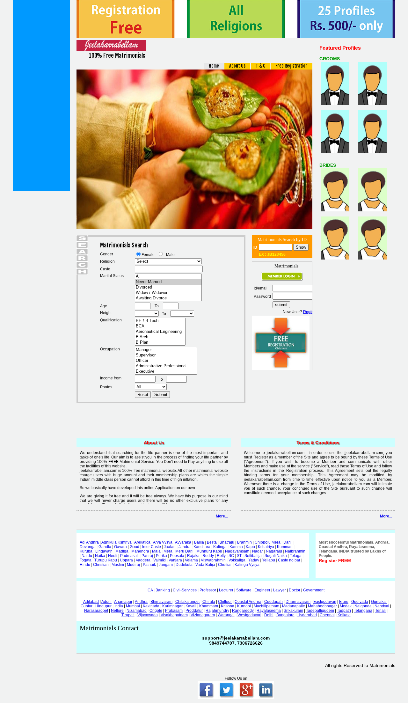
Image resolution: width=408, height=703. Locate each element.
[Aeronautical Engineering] (160, 331)
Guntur (86, 606)
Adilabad (91, 601)
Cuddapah (273, 601)
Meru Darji (184, 551)
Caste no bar (289, 560)
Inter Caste (151, 547)
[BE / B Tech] (160, 321)
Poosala (177, 555)
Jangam (166, 564)
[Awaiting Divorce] (168, 298)
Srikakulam (293, 610)
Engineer (262, 590)
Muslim (118, 564)
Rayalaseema (269, 610)
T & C (260, 66)
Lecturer (226, 590)
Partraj (147, 555)
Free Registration (291, 66)
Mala (156, 551)
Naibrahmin (295, 551)
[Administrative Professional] (166, 366)
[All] (168, 276)
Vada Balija (205, 564)
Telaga (296, 555)
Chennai (327, 615)
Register (311, 312)
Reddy (208, 555)
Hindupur (103, 606)
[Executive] (166, 371)
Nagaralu (274, 551)
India (118, 606)
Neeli (112, 555)
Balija (199, 542)
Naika (100, 555)
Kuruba (86, 551)
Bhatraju (227, 542)
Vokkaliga (237, 560)
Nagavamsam (237, 551)
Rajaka (193, 555)
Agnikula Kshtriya (116, 542)
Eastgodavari (324, 601)
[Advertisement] (41, 95)
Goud (134, 547)
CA (150, 590)
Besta (212, 542)
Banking (163, 590)
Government (313, 590)
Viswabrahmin (213, 560)
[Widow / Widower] (168, 293)
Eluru (343, 601)
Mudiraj (133, 564)
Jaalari (170, 547)
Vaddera (143, 560)
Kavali (191, 606)
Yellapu (268, 560)
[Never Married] (168, 282)
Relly (221, 555)
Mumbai (133, 606)
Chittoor (225, 601)
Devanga (88, 547)
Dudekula (184, 564)
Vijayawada (147, 615)
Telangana (363, 610)
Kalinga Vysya (247, 564)
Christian (101, 564)
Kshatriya (266, 547)
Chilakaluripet (187, 601)
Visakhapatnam (174, 615)
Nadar (257, 551)
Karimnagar (172, 606)
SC (231, 555)
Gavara (120, 547)
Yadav (253, 560)
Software (243, 590)
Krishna (227, 606)
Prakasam (174, 610)
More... (222, 516)
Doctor (294, 590)
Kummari (285, 547)
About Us (237, 66)
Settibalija (253, 555)
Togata (85, 560)
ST (239, 555)
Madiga (121, 551)
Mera (168, 551)
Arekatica (142, 542)
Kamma (236, 547)
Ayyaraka (183, 542)
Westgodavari (249, 615)
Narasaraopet (96, 610)
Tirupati (128, 615)
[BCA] (160, 326)
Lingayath (104, 551)
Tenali (380, 610)
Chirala (208, 601)
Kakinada (151, 606)
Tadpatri (344, 610)
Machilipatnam (266, 606)
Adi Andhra (89, 542)
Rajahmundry (217, 610)
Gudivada (359, 601)
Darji (287, 542)
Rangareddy (243, 610)
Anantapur (123, 601)
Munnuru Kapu (209, 551)
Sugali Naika (276, 555)
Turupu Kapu (105, 560)
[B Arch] (160, 337)
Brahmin (244, 542)
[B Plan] (160, 342)
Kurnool (244, 606)
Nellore (117, 610)
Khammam (208, 606)
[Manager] (166, 350)
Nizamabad (137, 610)
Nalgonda (363, 606)
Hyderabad (307, 615)
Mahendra (140, 551)
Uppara (126, 560)
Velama (191, 560)
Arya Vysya (162, 542)
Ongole (155, 610)
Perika (161, 555)
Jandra (184, 547)
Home (214, 66)
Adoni (106, 601)
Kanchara (201, 547)
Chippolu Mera (267, 542)
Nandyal (382, 606)
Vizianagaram (203, 615)
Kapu (250, 547)
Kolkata (344, 615)
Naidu (87, 555)
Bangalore (285, 615)
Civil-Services (185, 590)
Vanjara (175, 560)
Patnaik (149, 564)
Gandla (104, 547)
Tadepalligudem (320, 610)
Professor (208, 590)
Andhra (141, 601)
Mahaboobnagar (322, 606)
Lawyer (279, 590)
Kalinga (220, 547)
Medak (346, 606)
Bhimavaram (161, 601)
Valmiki (159, 560)
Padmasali (129, 555)
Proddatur (194, 610)
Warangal (226, 615)
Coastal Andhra (248, 601)
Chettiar (225, 564)
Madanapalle (293, 606)
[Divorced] (168, 287)
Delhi (268, 615)
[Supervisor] (166, 355)
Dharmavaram (298, 601)
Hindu (85, 564)
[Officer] (166, 360)
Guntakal (379, 601)
